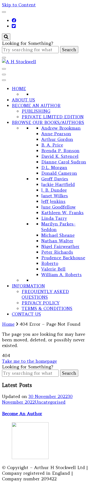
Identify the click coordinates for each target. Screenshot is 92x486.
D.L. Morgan (54, 167)
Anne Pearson (56, 134)
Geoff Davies (54, 179)
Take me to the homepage (29, 361)
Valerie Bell (53, 269)
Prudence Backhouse (63, 258)
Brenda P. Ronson (60, 150)
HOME (19, 88)
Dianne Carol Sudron (63, 162)
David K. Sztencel (60, 156)
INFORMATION (28, 286)
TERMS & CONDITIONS (47, 308)
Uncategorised (50, 402)
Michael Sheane (58, 235)
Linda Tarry (54, 218)
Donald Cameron (59, 173)
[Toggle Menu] (4, 80)
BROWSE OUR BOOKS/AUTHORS (48, 122)
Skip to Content (19, 5)
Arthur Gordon (57, 139)
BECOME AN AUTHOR (36, 105)
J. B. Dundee (54, 190)
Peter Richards (57, 252)
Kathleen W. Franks (62, 212)
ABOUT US (23, 100)
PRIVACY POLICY (40, 303)
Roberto (49, 263)
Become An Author (22, 413)
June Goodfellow (58, 207)
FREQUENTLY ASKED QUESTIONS (45, 294)
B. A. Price (52, 145)
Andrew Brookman (61, 128)
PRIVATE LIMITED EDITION (53, 117)
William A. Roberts (61, 274)
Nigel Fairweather (60, 246)
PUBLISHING (36, 111)
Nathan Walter (57, 241)
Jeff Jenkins (53, 201)
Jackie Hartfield (58, 184)
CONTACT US (26, 314)
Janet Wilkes (54, 196)
